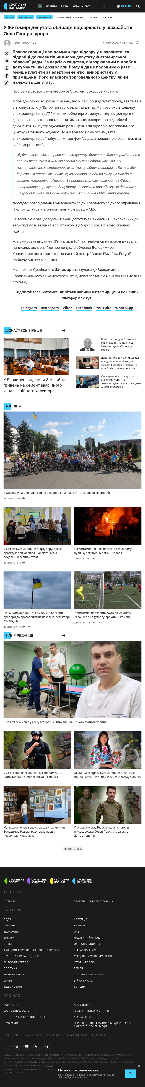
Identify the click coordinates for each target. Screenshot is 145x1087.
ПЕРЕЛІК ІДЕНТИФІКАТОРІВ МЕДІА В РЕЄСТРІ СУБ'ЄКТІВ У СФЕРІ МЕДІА (103, 1024)
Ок (130, 1073)
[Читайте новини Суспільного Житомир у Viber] (36, 1046)
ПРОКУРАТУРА (44, 17)
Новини (51, 6)
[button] (7, 53)
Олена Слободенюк (24, 43)
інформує (61, 91)
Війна (65, 6)
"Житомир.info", (66, 241)
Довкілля (10, 943)
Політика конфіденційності (24, 1017)
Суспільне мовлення (19, 1010)
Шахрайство (25, 17)
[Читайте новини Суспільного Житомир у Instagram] (17, 1046)
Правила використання (91, 1010)
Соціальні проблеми (89, 974)
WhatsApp (124, 307)
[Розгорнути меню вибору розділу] (40, 6)
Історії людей (84, 962)
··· (105, 6)
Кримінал (11, 925)
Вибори (9, 937)
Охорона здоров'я (87, 943)
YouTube (103, 307)
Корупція (107, 17)
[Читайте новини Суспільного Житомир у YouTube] (26, 1046)
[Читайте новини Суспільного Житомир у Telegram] (46, 1046)
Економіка (11, 931)
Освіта (78, 931)
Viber (67, 307)
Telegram (29, 307)
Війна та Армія (84, 980)
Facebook (84, 307)
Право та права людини (21, 956)
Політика (10, 968)
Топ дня (93, 17)
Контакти (11, 1004)
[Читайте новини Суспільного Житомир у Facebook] (7, 1046)
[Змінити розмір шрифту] (138, 43)
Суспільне (51, 1065)
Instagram (50, 307)
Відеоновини (13, 986)
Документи (82, 1017)
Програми (11, 1023)
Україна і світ (81, 6)
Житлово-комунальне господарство (31, 950)
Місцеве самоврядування (69, 17)
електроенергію (68, 72)
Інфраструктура (85, 950)
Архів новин (83, 1004)
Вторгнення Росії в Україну (93, 901)
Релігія (79, 968)
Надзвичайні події (88, 937)
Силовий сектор (16, 962)
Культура (81, 925)
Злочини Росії (14, 974)
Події (7, 919)
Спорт (8, 980)
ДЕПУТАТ (9, 17)
